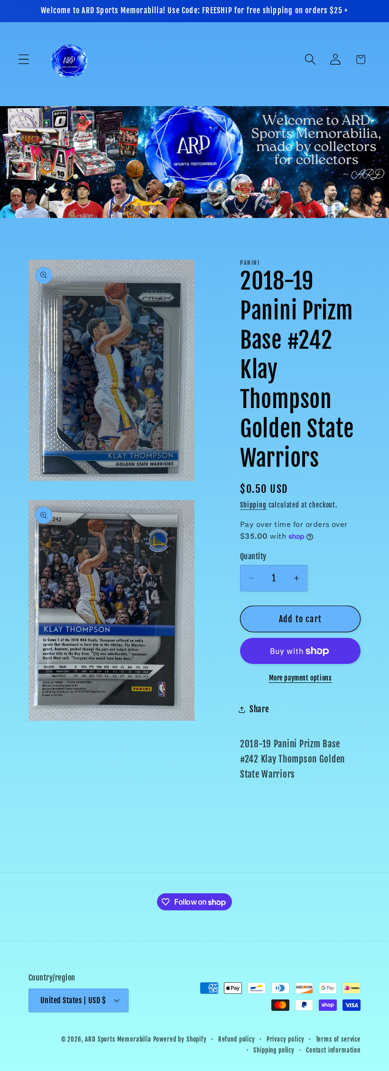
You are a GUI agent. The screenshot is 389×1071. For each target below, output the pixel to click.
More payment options (300, 677)
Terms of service (338, 1039)
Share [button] (259, 709)
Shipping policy (274, 1050)
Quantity (253, 556)
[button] (24, 59)
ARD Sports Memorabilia (118, 1039)
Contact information (333, 1050)
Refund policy (236, 1039)
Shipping (253, 504)
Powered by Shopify (180, 1039)
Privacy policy (286, 1039)
